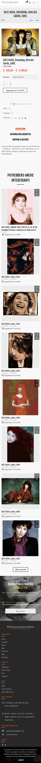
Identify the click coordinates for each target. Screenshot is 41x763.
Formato (6, 77)
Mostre (4, 645)
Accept (21, 760)
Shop (3, 654)
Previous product (31, 20)
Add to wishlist (36, 191)
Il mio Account (6, 670)
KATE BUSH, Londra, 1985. (11, 559)
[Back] (3, 20)
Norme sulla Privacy (8, 692)
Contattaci (5, 676)
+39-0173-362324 (11, 735)
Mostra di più (20, 569)
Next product (36, 20)
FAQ (3, 686)
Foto (12, 113)
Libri (3, 648)
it (33, 3)
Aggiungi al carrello (15, 90)
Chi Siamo (5, 657)
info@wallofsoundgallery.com (15, 731)
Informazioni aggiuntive (20, 134)
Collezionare (5, 667)
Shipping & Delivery (20, 139)
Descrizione (20, 129)
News (3, 673)
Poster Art (5, 651)
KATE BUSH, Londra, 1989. (11, 418)
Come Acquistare (7, 689)
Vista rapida (36, 194)
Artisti (3, 639)
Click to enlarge (34, 53)
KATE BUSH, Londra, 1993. (11, 277)
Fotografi (4, 642)
